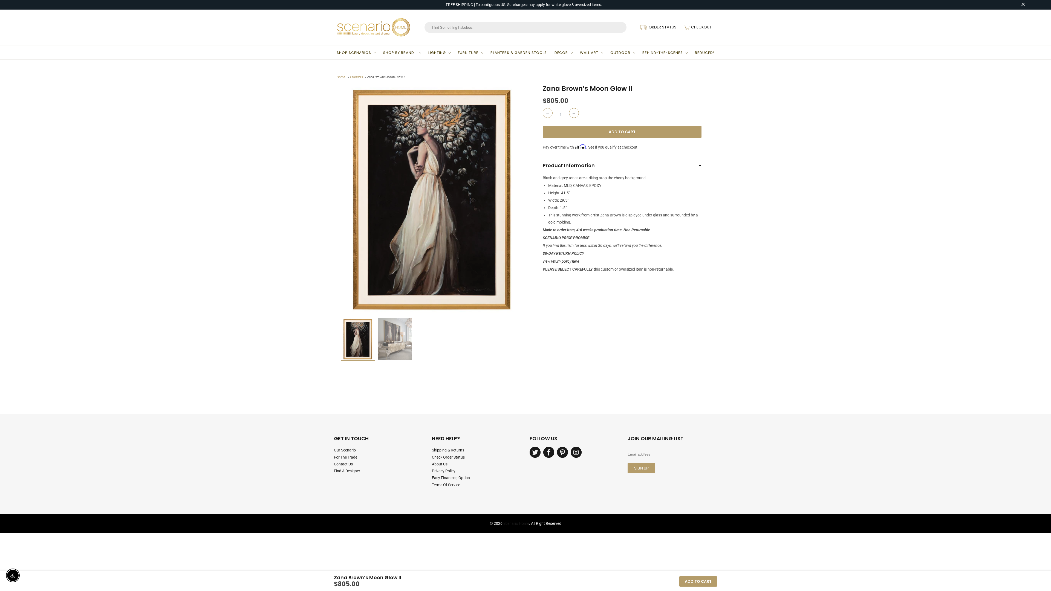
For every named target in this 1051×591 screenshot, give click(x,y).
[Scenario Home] (374, 27)
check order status (448, 457)
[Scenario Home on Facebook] (548, 452)
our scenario (345, 450)
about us (439, 464)
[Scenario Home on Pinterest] (562, 452)
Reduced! (704, 52)
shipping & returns (448, 450)
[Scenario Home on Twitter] (535, 452)
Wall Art (589, 52)
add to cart (698, 581)
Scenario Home (516, 523)
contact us (343, 464)
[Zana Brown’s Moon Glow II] (431, 199)
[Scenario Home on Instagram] (576, 452)
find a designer (347, 471)
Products (356, 77)
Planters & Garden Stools (518, 52)
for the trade (345, 457)
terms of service (446, 485)
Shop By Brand (399, 52)
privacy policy (443, 471)
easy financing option (451, 478)
